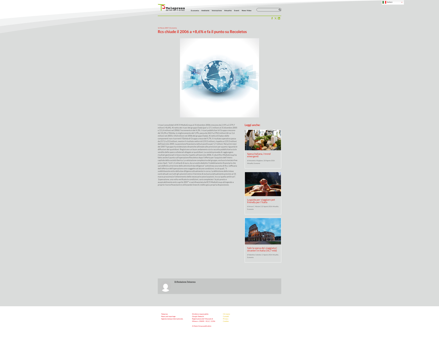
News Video (247, 10)
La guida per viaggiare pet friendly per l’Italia (261, 201)
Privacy (225, 319)
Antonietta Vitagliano (256, 160)
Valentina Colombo (255, 255)
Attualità (228, 10)
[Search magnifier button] (279, 9)
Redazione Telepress (186, 281)
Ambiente (205, 10)
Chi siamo (226, 314)
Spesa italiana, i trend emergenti (258, 155)
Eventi (236, 10)
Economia (195, 10)
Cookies (226, 321)
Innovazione (217, 10)
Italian (389, 2)
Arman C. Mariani (254, 206)
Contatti (226, 316)
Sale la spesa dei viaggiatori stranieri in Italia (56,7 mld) (262, 249)
